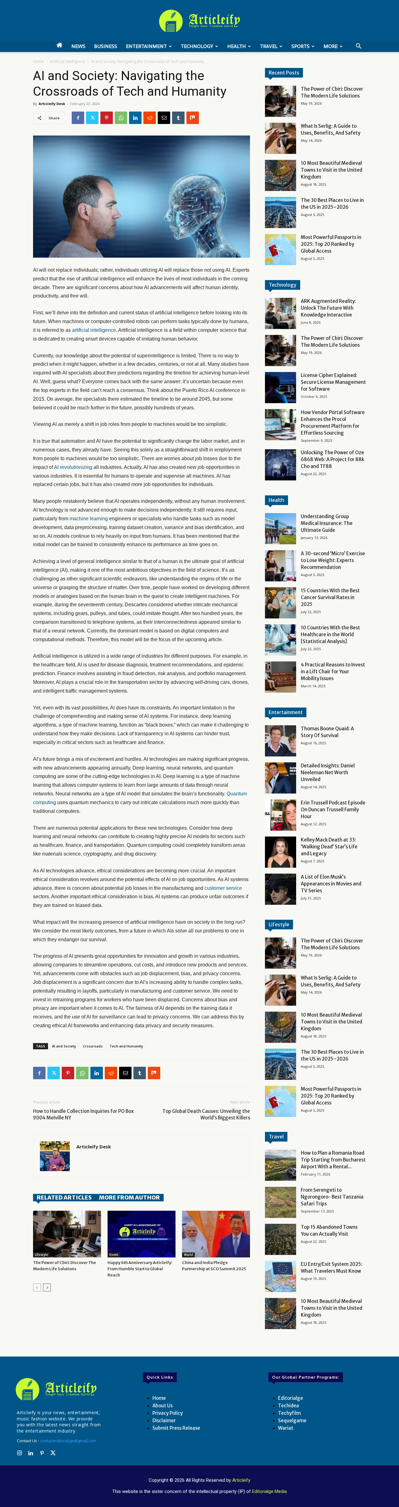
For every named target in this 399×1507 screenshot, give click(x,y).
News (78, 46)
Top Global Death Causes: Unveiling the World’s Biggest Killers (206, 1114)
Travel (268, 46)
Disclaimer (164, 1421)
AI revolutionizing (73, 467)
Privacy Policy (167, 1413)
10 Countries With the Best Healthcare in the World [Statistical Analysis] (330, 634)
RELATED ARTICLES (64, 1197)
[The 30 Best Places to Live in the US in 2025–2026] (280, 212)
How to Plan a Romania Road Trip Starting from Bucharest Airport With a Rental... (333, 1160)
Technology (197, 46)
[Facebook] (78, 118)
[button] (358, 47)
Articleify (241, 1480)
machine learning (89, 518)
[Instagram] (19, 1453)
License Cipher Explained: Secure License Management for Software (333, 382)
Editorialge (290, 1398)
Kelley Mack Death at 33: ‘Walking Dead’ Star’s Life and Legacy (329, 846)
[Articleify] (57, 1389)
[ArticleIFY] (199, 21)
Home (38, 61)
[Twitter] (92, 118)
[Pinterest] (106, 118)
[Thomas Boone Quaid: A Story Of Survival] (280, 740)
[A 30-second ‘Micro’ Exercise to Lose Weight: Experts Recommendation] (280, 565)
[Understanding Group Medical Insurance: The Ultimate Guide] (280, 528)
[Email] (164, 118)
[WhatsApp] (121, 118)
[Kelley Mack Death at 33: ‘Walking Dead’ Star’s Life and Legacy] (280, 852)
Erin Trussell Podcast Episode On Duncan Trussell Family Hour (333, 809)
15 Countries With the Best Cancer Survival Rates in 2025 (330, 597)
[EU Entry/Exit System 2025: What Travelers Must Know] (280, 1276)
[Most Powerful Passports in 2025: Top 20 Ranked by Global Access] (280, 249)
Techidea (288, 1406)
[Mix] (192, 118)
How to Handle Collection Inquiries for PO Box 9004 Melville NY (83, 1114)
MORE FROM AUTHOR (129, 1197)
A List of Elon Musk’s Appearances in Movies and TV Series (331, 884)
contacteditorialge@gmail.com (68, 1440)
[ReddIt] (149, 118)
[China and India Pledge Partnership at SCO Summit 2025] (216, 1234)
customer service (223, 888)
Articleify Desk (52, 103)
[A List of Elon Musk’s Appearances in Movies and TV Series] (280, 889)
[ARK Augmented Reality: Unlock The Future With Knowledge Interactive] (280, 313)
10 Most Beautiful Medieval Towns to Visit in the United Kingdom (331, 170)
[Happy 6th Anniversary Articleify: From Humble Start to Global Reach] (141, 1234)
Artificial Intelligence (67, 61)
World (188, 1255)
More (331, 46)
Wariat (285, 1428)
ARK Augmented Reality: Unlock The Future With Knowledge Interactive (328, 308)
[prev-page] (37, 1287)
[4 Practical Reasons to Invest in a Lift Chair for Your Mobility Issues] (280, 677)
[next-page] (47, 1287)
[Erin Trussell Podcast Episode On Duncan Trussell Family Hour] (280, 815)
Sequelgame (292, 1421)
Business (105, 46)
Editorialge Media (269, 1491)
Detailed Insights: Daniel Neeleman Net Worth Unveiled (328, 772)
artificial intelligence (94, 330)
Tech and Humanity (126, 1046)
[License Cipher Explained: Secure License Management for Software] (280, 387)
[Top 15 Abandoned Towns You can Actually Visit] (280, 1239)
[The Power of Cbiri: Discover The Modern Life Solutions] (67, 1234)
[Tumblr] (178, 118)
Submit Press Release (176, 1428)
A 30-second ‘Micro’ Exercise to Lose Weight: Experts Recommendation (333, 560)
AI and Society (64, 1046)
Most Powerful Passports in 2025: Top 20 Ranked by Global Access (331, 244)
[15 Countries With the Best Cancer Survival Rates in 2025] (280, 602)
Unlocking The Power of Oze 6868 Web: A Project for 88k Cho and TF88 (332, 459)
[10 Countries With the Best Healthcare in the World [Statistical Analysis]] (280, 640)
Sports (300, 46)
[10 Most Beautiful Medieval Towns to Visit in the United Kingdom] (280, 175)
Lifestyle (41, 1255)
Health (236, 46)
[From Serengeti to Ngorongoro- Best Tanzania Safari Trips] (280, 1202)
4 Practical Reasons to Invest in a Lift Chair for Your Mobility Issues (333, 671)
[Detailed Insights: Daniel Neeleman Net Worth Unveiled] (280, 778)
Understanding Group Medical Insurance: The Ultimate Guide (327, 523)
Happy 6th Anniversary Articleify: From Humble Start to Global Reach (140, 1269)
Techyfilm (289, 1413)
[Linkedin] (135, 118)
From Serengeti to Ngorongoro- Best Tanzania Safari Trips (332, 1197)
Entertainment (146, 46)
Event (113, 1255)
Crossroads (93, 1046)
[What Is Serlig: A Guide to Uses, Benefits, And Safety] (280, 138)
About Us (162, 1406)
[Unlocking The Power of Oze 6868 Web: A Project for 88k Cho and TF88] (280, 464)
